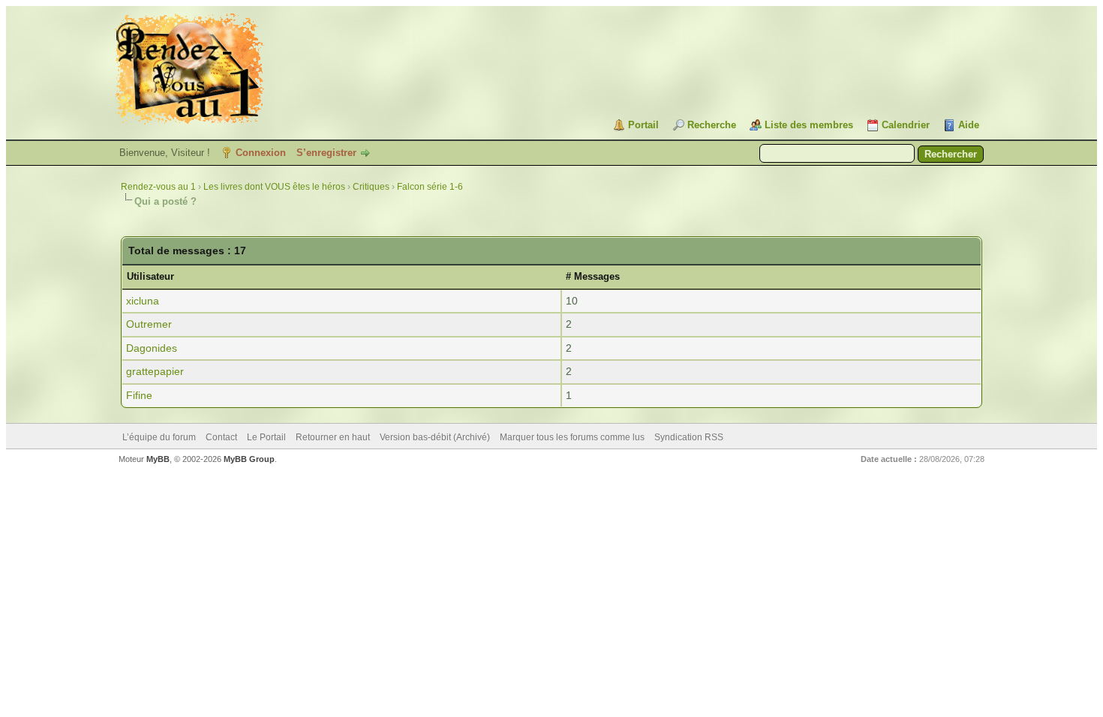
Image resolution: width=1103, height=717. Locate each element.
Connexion (261, 152)
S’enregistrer (326, 152)
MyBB (158, 459)
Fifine (139, 395)
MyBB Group (249, 459)
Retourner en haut (333, 437)
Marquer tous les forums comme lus (572, 437)
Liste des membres (809, 124)
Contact (221, 437)
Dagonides (151, 348)
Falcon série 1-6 (430, 187)
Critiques (371, 187)
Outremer (149, 324)
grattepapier (155, 371)
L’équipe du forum (159, 437)
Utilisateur (150, 276)
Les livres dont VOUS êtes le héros (274, 187)
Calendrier (906, 124)
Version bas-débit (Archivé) (435, 437)
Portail (643, 124)
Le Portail (266, 437)
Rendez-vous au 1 (158, 187)
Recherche (711, 124)
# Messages (593, 276)
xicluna (142, 301)
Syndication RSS (688, 437)
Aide (968, 124)
